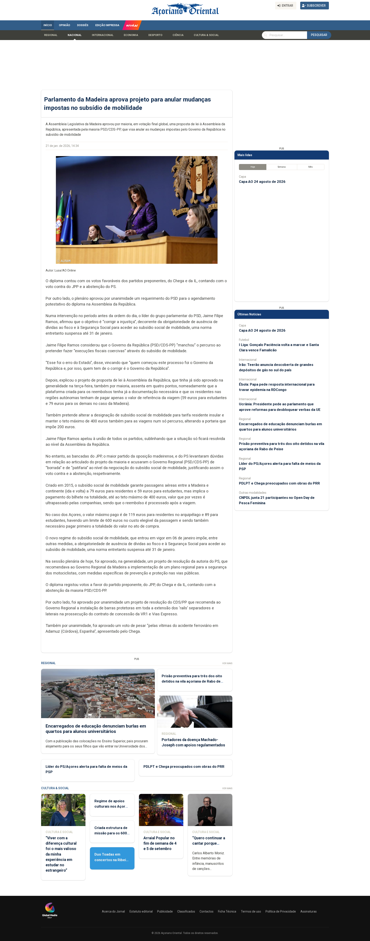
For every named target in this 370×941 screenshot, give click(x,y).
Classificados (186, 911)
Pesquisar (319, 35)
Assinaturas (308, 911)
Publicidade (165, 911)
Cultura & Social (206, 35)
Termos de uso (251, 911)
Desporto (155, 35)
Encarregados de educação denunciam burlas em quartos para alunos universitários (96, 728)
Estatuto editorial (141, 911)
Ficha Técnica (227, 911)
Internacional (102, 35)
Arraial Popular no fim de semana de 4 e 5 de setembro (159, 843)
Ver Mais (227, 663)
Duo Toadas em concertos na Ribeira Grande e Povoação (111, 859)
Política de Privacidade (281, 911)
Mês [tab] (310, 167)
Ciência (178, 35)
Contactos (206, 911)
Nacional (75, 35)
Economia (131, 35)
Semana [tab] (282, 167)
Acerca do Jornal (113, 911)
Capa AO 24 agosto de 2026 (262, 181)
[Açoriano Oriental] (49, 918)
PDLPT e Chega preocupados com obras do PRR (183, 766)
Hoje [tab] (253, 167)
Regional (50, 35)
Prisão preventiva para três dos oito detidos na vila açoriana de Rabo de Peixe (192, 681)
